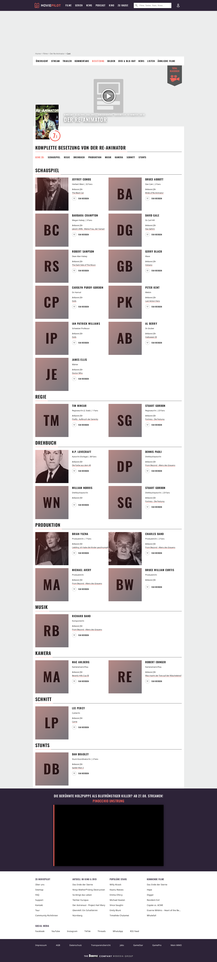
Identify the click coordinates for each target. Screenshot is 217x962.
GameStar (138, 945)
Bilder (111, 61)
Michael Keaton (117, 900)
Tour (37, 910)
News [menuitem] (89, 5)
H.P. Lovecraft (81, 452)
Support (39, 900)
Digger (150, 894)
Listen (151, 61)
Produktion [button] (94, 157)
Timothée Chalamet (119, 915)
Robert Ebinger (155, 662)
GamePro (156, 945)
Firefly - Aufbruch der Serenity (85, 419)
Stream (55, 61)
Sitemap (39, 889)
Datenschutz (75, 945)
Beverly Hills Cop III (80, 675)
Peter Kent (152, 287)
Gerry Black (153, 251)
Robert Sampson (83, 251)
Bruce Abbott (154, 179)
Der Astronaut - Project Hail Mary (88, 905)
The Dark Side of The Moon (84, 265)
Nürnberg (77, 915)
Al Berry (151, 323)
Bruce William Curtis (159, 570)
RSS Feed (134, 931)
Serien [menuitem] (79, 5)
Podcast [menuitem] (100, 5)
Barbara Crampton (85, 215)
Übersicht (42, 61)
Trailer (67, 61)
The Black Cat (78, 192)
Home (38, 53)
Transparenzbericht (101, 945)
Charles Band (154, 534)
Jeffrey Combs (81, 179)
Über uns (39, 884)
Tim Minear (79, 406)
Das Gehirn (150, 229)
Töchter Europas (80, 900)
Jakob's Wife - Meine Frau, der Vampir (88, 229)
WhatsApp (118, 931)
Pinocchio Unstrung (108, 801)
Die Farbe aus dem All (81, 465)
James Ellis (79, 359)
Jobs (122, 945)
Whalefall (151, 915)
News (141, 61)
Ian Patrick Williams (86, 323)
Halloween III (151, 337)
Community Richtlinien (46, 915)
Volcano (148, 265)
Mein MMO (176, 945)
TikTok (87, 931)
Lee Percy (78, 708)
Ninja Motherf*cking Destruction (88, 889)
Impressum (41, 945)
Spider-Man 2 (78, 767)
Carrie (74, 721)
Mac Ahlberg (80, 662)
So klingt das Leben (82, 894)
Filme (45, 53)
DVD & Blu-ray (127, 61)
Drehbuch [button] (79, 157)
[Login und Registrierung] (178, 5)
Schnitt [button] (131, 157)
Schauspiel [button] (54, 157)
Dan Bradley (80, 754)
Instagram (72, 931)
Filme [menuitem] (68, 5)
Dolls (74, 301)
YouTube (56, 931)
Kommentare (82, 61)
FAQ (37, 894)
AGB (58, 945)
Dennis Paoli (153, 452)
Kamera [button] (119, 157)
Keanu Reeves (117, 889)
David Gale (152, 215)
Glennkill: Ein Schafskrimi (85, 910)
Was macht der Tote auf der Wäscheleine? (163, 675)
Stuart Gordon (155, 406)
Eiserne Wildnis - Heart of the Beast (164, 910)
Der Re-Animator (57, 53)
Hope (149, 889)
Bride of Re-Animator (154, 192)
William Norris (82, 488)
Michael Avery (81, 570)
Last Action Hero (152, 301)
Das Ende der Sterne (82, 884)
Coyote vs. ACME (155, 905)
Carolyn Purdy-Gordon (87, 287)
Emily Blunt (115, 910)
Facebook (39, 931)
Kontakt (39, 905)
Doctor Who (77, 373)
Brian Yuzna (80, 534)
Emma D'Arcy (116, 894)
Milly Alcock (115, 884)
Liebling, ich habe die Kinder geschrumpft (90, 547)
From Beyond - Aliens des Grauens (160, 465)
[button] (81, 198)
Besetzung (98, 61)
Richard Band (81, 616)
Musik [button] (108, 157)
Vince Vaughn (116, 905)
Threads (102, 931)
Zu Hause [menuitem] (123, 5)
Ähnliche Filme (166, 61)
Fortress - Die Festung (154, 419)
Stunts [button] (142, 157)
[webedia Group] (108, 956)
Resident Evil (153, 900)
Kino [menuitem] (111, 5)
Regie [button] (67, 157)
